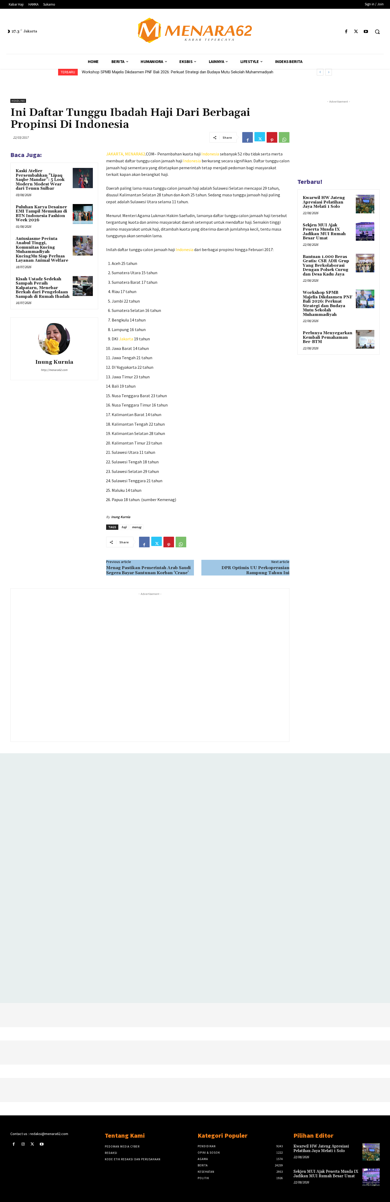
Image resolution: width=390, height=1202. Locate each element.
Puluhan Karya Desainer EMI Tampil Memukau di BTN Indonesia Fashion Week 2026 (41, 214)
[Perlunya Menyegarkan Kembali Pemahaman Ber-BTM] (365, 339)
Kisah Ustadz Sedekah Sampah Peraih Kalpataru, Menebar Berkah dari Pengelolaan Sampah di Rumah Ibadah (43, 288)
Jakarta (126, 338)
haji (124, 527)
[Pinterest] (272, 137)
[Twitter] (356, 31)
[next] (328, 72)
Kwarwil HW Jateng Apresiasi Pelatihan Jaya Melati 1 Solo (324, 202)
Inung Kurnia (54, 362)
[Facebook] (346, 31)
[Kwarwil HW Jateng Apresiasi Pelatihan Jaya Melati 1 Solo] (365, 204)
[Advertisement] (150, 666)
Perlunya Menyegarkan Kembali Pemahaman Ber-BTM (327, 337)
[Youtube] (366, 31)
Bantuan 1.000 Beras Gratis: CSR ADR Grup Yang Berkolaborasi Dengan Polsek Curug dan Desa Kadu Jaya (326, 265)
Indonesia (210, 153)
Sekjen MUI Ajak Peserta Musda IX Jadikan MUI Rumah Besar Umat (324, 232)
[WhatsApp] (284, 137)
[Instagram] (23, 1144)
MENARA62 (135, 153)
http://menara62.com (54, 370)
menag (136, 527)
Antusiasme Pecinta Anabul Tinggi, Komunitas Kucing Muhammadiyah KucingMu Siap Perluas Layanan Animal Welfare (42, 249)
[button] (377, 31)
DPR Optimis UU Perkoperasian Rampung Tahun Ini (255, 570)
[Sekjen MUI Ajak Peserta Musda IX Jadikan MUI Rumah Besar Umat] (365, 231)
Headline (18, 101)
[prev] (320, 72)
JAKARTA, (115, 153)
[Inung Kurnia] (54, 339)
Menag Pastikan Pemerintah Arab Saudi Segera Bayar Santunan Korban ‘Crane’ (148, 570)
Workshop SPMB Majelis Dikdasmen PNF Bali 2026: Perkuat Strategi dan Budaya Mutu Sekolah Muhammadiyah (177, 72)
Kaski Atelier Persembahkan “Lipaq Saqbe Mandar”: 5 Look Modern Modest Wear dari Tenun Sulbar (40, 179)
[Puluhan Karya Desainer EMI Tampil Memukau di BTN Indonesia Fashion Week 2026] (83, 214)
